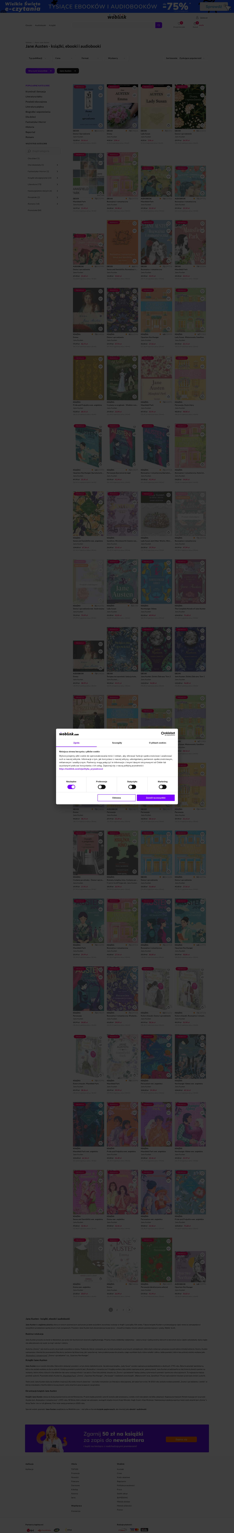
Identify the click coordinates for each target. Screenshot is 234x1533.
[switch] (102, 787)
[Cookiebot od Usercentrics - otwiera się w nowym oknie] (163, 734)
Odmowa (116, 798)
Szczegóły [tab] (117, 743)
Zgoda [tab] (76, 743)
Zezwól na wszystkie (155, 798)
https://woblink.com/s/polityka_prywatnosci (81, 769)
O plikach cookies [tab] (157, 743)
